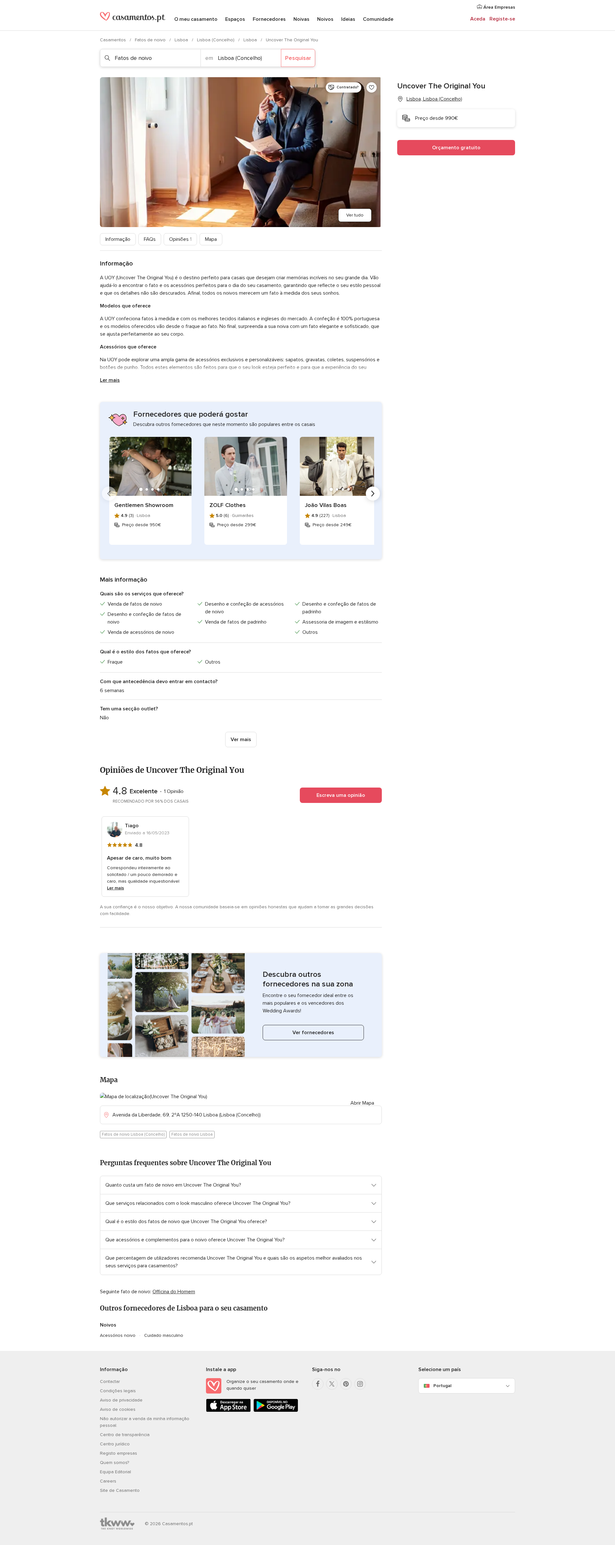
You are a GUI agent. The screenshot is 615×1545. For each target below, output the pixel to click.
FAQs (150, 239)
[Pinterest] (346, 1384)
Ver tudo (355, 215)
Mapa (211, 239)
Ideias (348, 19)
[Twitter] (332, 1384)
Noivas (301, 19)
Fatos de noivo (151, 40)
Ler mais (110, 380)
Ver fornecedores (313, 1032)
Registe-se (502, 19)
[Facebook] (318, 1384)
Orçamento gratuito (456, 147)
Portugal (442, 1385)
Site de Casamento (120, 1490)
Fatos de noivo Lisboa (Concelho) (133, 1134)
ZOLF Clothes (227, 505)
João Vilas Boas (326, 505)
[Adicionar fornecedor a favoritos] (371, 87)
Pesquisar (298, 57)
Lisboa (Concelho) (216, 40)
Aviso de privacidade (121, 1400)
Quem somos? (114, 1462)
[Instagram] (360, 1384)
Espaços (235, 19)
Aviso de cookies (117, 1409)
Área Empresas (498, 7)
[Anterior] (109, 493)
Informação (117, 239)
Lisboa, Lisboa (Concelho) (434, 99)
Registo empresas (118, 1453)
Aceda (477, 19)
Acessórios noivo (117, 1335)
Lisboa (182, 40)
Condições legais (118, 1391)
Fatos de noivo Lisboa (192, 1134)
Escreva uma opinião (340, 795)
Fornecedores (269, 19)
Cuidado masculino (163, 1335)
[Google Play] (275, 1410)
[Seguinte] (373, 493)
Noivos (325, 19)
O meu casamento (195, 19)
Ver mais (241, 739)
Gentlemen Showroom (143, 505)
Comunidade (378, 19)
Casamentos (113, 40)
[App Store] (228, 1410)
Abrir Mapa (362, 1103)
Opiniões (180, 239)
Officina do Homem (173, 1291)
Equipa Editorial (115, 1472)
